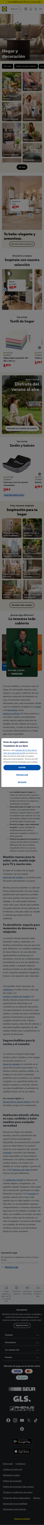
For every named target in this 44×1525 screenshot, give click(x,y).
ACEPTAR (22, 767)
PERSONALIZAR (22, 775)
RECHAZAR (22, 782)
